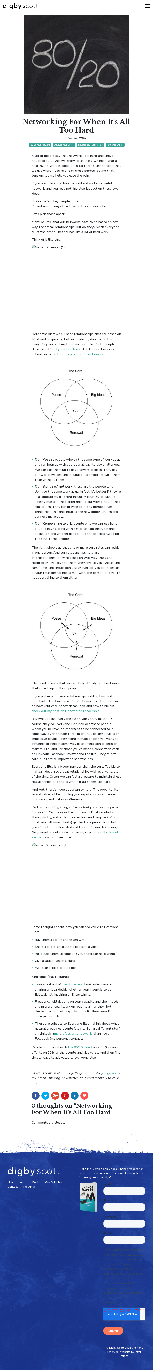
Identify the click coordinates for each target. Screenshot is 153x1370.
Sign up (110, 1073)
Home (11, 1182)
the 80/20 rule (79, 1047)
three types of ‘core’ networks (80, 354)
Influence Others (115, 144)
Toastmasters (72, 984)
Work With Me (53, 1182)
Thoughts (29, 1187)
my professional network (73, 1033)
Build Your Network (40, 144)
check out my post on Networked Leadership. (66, 711)
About (24, 1182)
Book (35, 1182)
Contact (13, 1187)
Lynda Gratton (67, 349)
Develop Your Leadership (90, 144)
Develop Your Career (64, 144)
